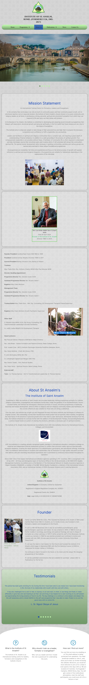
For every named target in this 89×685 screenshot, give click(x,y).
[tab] (40, 86)
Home (13, 27)
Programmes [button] (24, 27)
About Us (39, 27)
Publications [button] (51, 27)
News (64, 27)
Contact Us (74, 27)
